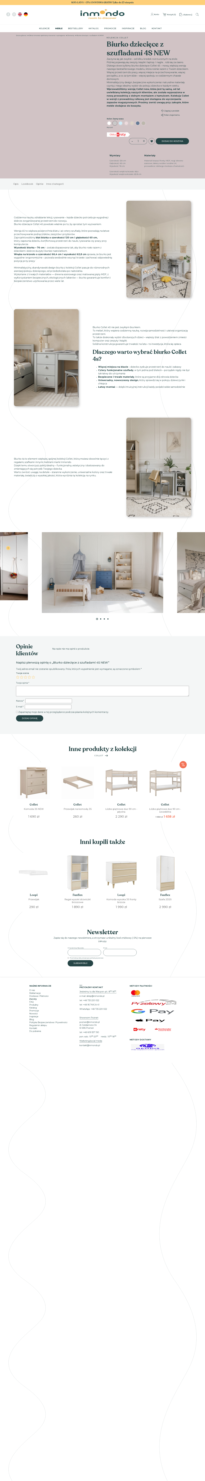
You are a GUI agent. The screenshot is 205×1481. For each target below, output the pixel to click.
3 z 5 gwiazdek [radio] (25, 694)
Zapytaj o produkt (171, 111)
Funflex (78, 912)
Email (105, 965)
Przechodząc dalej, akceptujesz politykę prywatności (86, 975)
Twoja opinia (22, 700)
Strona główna (21, 35)
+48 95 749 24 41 (91, 1022)
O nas (32, 1008)
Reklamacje (35, 1010)
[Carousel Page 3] (104, 636)
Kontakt (157, 28)
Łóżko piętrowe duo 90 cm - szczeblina (165, 828)
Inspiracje (128, 28)
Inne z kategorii (55, 201)
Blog (143, 28)
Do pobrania (35, 1048)
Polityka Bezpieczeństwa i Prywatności (48, 1040)
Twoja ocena (22, 691)
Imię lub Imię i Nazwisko (76, 965)
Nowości (33, 1031)
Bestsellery (75, 28)
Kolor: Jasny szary (115, 119)
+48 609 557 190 (91, 1050)
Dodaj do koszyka (172, 158)
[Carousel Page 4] (108, 636)
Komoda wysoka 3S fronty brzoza (121, 918)
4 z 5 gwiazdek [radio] (29, 694)
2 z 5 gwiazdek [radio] (21, 694)
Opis (16, 201)
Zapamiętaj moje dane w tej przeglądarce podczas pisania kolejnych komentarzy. (63, 729)
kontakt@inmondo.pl (89, 1063)
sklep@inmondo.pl (95, 1013)
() (171, 15)
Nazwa (20, 718)
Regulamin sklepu (38, 1043)
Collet (98, 773)
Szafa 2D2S (165, 917)
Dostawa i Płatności (39, 1013)
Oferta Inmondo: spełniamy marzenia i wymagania (47, 35)
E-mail (19, 724)
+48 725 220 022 (91, 1018)
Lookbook (27, 201)
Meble (58, 28)
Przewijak (33, 917)
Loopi (34, 912)
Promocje (110, 28)
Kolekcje (44, 28)
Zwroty (33, 1016)
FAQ (31, 1019)
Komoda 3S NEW (34, 826)
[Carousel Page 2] (101, 636)
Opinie (39, 201)
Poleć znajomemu (172, 115)
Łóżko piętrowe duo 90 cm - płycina (121, 828)
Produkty (33, 1022)
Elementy (70, 35)
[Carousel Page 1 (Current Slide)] (97, 636)
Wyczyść (110, 127)
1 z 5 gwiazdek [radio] (17, 694)
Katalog (94, 28)
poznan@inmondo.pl (89, 1039)
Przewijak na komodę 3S (78, 826)
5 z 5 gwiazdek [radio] (33, 694)
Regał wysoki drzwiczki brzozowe (77, 918)
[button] (19, 43)
